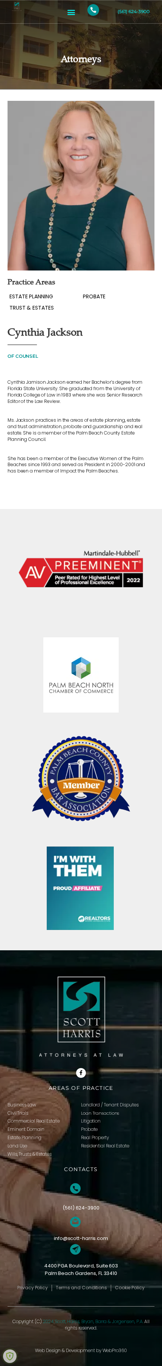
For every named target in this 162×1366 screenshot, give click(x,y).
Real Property (95, 1137)
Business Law (22, 1105)
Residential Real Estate (105, 1146)
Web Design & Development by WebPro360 (81, 1350)
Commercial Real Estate (34, 1121)
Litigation (91, 1121)
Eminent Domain (26, 1129)
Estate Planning (24, 1137)
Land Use (17, 1146)
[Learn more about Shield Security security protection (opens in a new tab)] (9, 1356)
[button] (71, 12)
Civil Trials (18, 1113)
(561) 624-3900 (134, 11)
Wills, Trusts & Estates (30, 1154)
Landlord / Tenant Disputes (109, 1105)
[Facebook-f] (81, 1073)
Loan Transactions (100, 1113)
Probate (89, 1129)
